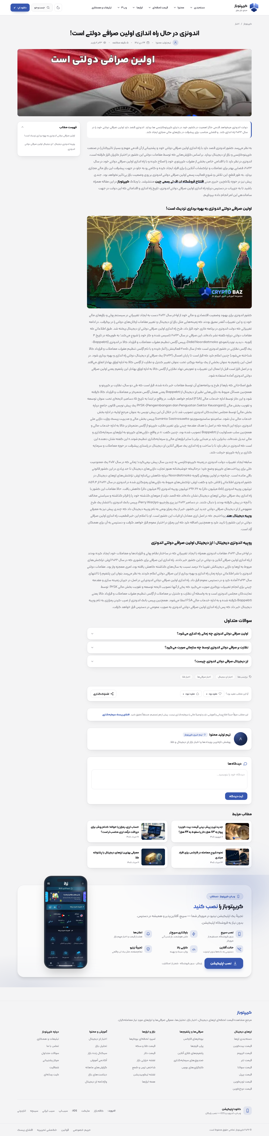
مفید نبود (189, 694)
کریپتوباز (248, 23)
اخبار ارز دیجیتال (225, 677)
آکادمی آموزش (98, 1060)
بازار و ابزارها (148, 1031)
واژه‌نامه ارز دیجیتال (96, 1081)
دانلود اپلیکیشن (231, 1108)
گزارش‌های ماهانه (96, 1067)
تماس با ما (52, 1045)
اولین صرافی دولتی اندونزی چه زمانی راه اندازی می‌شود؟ (212, 633)
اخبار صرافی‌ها (204, 677)
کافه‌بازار (98, 1111)
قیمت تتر (246, 1060)
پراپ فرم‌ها (197, 1045)
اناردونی (21, 1111)
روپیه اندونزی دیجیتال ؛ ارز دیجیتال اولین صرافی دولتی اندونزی (50, 146)
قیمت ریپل (245, 1074)
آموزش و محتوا (98, 1031)
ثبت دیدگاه (236, 796)
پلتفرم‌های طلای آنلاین (190, 1052)
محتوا (181, 7)
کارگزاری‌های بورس (192, 1067)
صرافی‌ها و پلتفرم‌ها (191, 1031)
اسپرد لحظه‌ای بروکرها (142, 1038)
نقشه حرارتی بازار (146, 1060)
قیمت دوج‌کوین (242, 1088)
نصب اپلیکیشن (220, 963)
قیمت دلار (149, 1052)
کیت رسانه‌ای (51, 1074)
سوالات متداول (50, 1052)
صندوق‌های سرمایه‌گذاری (188, 1060)
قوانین (65, 1130)
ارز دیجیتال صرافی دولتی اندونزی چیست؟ (221, 661)
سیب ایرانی (48, 1111)
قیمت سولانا (244, 1067)
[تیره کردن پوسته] (58, 7)
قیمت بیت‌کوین (242, 1045)
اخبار (237, 23)
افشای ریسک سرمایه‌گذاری (116, 714)
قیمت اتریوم (244, 1052)
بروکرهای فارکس (193, 1038)
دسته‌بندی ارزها (243, 1038)
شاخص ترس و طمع (143, 1067)
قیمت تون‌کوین (242, 1081)
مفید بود (211, 694)
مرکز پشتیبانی (51, 1060)
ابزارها (140, 7)
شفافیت (54, 1067)
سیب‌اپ (63, 1111)
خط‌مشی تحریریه (47, 1130)
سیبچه (34, 1111)
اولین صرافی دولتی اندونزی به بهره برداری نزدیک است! (49, 135)
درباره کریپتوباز (50, 1031)
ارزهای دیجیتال (243, 1031)
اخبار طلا (186, 677)
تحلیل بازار (101, 1045)
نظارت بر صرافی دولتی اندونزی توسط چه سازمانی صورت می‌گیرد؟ (206, 647)
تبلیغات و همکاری (102, 7)
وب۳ (124, 7)
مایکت (85, 1111)
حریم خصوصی (82, 1130)
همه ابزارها (148, 1081)
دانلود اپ (20, 7)
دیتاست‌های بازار (97, 1074)
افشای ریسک (25, 1130)
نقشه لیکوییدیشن (144, 1074)
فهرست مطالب (68, 127)
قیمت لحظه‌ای (160, 7)
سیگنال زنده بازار (97, 1052)
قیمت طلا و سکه (145, 1045)
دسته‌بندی (199, 7)
